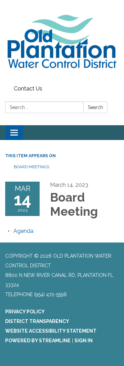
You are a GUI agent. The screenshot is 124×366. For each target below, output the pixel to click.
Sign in (83, 340)
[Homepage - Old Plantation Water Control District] (62, 41)
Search (95, 107)
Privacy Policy (25, 311)
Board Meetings (31, 166)
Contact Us (28, 88)
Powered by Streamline (38, 340)
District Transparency (37, 321)
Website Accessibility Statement (50, 331)
